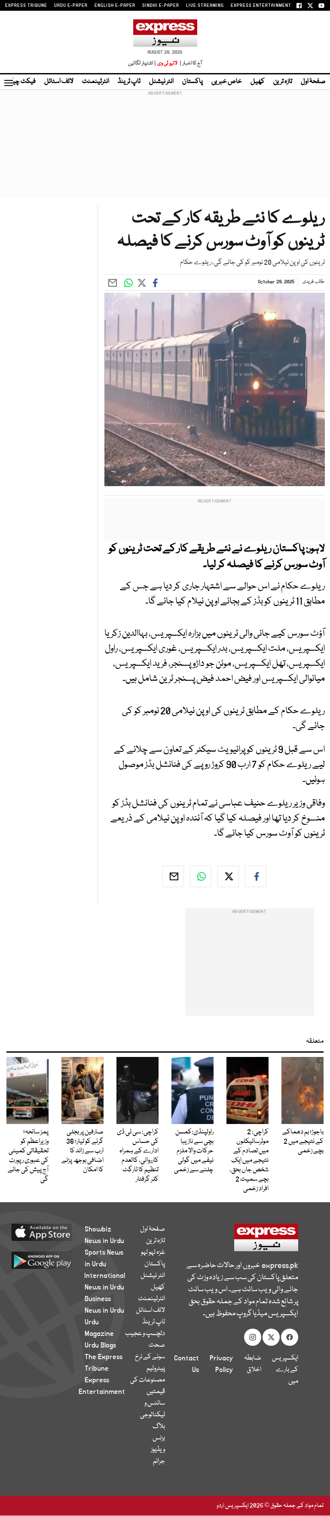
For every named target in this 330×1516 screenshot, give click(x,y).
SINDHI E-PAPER (160, 5)
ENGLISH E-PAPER (115, 5)
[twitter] (228, 876)
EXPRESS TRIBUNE (26, 5)
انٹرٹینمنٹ (95, 82)
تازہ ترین (282, 82)
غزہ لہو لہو (153, 1252)
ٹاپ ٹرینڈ (129, 82)
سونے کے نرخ (150, 1357)
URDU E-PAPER (71, 5)
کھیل (258, 82)
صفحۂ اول (313, 82)
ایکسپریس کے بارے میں (285, 1370)
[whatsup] (200, 876)
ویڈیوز (158, 1450)
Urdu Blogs (100, 1345)
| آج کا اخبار (190, 63)
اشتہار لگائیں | (142, 63)
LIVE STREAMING (205, 5)
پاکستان (192, 82)
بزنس (159, 1438)
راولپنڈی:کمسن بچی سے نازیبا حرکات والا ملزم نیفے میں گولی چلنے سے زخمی (194, 1151)
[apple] (52, 1232)
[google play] (52, 1260)
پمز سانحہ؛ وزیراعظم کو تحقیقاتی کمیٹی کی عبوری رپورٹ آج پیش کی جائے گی (28, 1156)
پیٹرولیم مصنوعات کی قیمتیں (147, 1380)
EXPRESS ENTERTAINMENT (261, 5)
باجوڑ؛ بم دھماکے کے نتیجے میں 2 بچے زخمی (303, 1141)
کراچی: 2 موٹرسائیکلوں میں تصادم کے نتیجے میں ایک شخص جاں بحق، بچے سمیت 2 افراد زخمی (249, 1160)
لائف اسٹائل (58, 82)
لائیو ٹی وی (167, 63)
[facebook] (255, 876)
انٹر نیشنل (161, 82)
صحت (157, 1345)
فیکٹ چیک (21, 82)
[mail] (173, 876)
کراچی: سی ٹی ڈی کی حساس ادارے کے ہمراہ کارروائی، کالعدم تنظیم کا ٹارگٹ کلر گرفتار (138, 1156)
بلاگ (159, 1426)
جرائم (159, 1461)
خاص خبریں (226, 82)
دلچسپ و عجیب (145, 1334)
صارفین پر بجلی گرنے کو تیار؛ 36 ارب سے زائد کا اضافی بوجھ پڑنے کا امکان (82, 1151)
